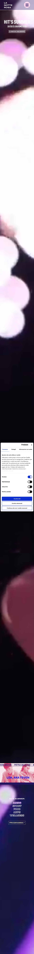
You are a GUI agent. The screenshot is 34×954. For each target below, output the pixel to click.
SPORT (17, 806)
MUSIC (17, 802)
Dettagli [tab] (13, 449)
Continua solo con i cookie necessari (17, 508)
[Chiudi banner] (31, 444)
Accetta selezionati (17, 503)
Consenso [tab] (5, 449)
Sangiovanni (20, 765)
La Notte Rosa (8, 5)
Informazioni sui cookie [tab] (25, 449)
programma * (17, 823)
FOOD (17, 809)
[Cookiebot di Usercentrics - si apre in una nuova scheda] (21, 445)
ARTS (17, 812)
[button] (27, 5)
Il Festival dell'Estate (17, 31)
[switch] (30, 482)
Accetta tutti (17, 498)
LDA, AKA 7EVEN (18, 777)
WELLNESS (17, 815)
